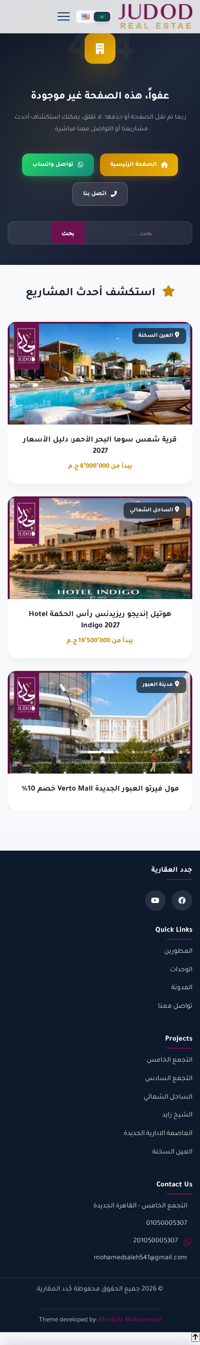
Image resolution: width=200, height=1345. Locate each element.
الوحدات (181, 970)
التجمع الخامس (169, 1060)
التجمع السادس (168, 1079)
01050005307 (166, 1223)
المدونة (181, 988)
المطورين (178, 951)
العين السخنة (172, 1152)
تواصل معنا (175, 1006)
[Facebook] (182, 900)
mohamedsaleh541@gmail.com (140, 1258)
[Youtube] (155, 900)
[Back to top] (195, 1337)
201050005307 (155, 1241)
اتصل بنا (95, 194)
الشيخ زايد (177, 1115)
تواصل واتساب (52, 165)
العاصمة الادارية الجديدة (158, 1134)
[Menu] (63, 16)
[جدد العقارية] (155, 16)
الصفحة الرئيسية (133, 165)
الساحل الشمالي (168, 1097)
